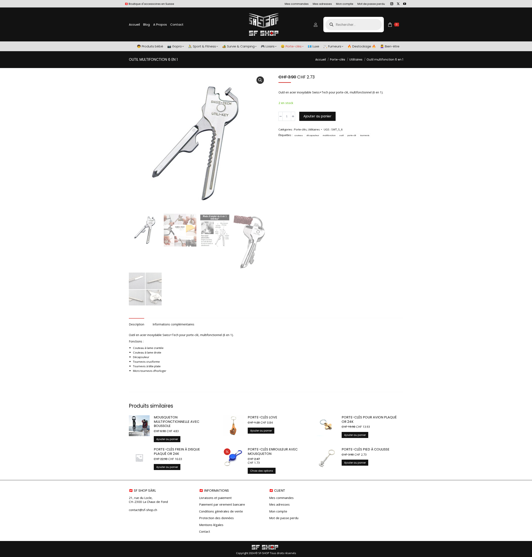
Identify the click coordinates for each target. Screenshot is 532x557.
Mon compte (278, 511)
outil (341, 135)
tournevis (364, 135)
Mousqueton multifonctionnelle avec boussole (176, 421)
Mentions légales (211, 525)
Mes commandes (281, 498)
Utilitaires (314, 129)
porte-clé (351, 135)
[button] (260, 80)
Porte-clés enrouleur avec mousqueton (273, 451)
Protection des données (216, 518)
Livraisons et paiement (215, 498)
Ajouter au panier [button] (167, 439)
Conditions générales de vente (221, 511)
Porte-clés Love (262, 417)
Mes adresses (279, 504)
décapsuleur (313, 135)
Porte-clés (300, 129)
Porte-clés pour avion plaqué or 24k (369, 419)
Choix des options (261, 471)
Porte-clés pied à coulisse (365, 449)
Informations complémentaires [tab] (173, 324)
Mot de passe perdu (283, 518)
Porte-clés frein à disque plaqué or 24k (177, 451)
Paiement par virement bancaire (222, 504)
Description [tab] (136, 324)
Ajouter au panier (317, 116)
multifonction (329, 135)
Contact (204, 531)
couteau (298, 135)
